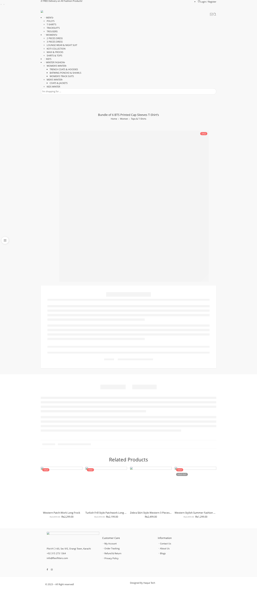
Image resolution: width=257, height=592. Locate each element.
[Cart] (211, 14)
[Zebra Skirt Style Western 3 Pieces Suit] (151, 487)
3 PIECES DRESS (55, 41)
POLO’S (50, 21)
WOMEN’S (51, 34)
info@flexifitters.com (57, 558)
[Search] (214, 14)
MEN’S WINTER (54, 79)
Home (114, 118)
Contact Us (165, 543)
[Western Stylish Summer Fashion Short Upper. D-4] (195, 487)
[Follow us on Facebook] (47, 569)
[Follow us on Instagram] (52, 569)
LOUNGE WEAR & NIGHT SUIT (62, 45)
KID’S (48, 59)
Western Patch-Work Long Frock (61, 512)
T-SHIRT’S (51, 24)
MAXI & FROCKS (55, 52)
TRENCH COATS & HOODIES (64, 69)
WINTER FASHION (55, 62)
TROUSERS (52, 31)
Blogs (163, 553)
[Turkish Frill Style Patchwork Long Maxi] (106, 487)
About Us (165, 548)
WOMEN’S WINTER (56, 65)
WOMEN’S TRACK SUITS (62, 76)
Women (124, 118)
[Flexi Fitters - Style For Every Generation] (48, 11)
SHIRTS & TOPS (54, 55)
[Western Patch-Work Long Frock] (61, 487)
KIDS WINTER (53, 86)
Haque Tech (149, 582)
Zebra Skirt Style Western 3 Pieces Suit (151, 512)
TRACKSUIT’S (53, 27)
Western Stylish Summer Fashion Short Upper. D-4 (195, 512)
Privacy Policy (111, 558)
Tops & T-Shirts (138, 118)
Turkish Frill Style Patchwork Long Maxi (106, 512)
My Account (110, 543)
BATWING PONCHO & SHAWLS (65, 72)
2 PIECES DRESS (55, 38)
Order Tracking (112, 548)
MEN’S (49, 17)
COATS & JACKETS (59, 83)
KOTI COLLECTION (56, 48)
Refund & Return (112, 553)
